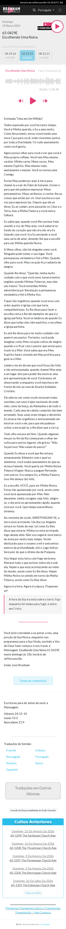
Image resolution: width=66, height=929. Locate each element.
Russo (39, 763)
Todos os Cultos (33, 893)
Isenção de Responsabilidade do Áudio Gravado (33, 810)
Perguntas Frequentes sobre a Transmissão (33, 908)
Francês (11, 750)
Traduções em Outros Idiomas (33, 791)
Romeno (11, 763)
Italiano (40, 750)
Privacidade (45, 924)
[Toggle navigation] (60, 10)
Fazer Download (48, 70)
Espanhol (12, 769)
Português (42, 756)
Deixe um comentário (33, 680)
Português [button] (45, 10)
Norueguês (13, 756)
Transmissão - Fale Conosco (33, 912)
